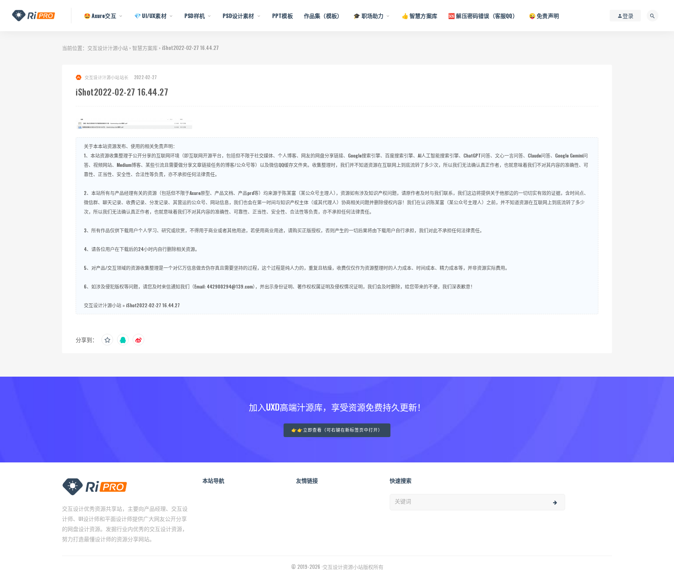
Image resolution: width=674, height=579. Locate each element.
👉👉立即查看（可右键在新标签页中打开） (337, 430)
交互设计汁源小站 (107, 47)
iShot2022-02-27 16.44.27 (153, 305)
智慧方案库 (145, 47)
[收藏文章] (107, 339)
